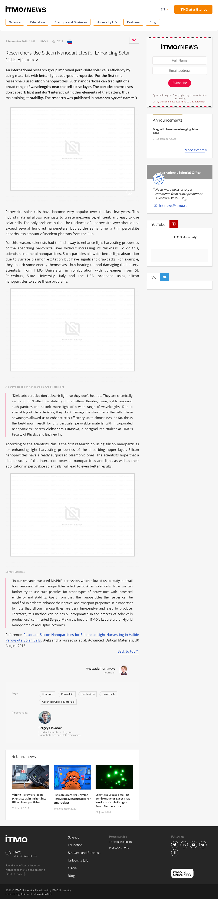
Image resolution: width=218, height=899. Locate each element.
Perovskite (67, 694)
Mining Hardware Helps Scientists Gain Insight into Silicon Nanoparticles (29, 798)
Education (37, 22)
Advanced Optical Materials (58, 701)
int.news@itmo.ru (173, 205)
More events (195, 150)
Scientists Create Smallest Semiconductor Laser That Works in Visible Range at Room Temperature (113, 800)
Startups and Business (70, 22)
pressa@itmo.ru (119, 847)
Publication (88, 694)
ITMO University (185, 237)
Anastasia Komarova (100, 669)
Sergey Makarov (50, 728)
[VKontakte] (134, 40)
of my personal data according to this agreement (179, 101)
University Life (107, 22)
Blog (152, 22)
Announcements (167, 120)
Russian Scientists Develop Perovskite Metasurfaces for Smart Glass (72, 798)
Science (14, 22)
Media (72, 868)
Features (133, 22)
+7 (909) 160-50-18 (120, 842)
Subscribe (179, 83)
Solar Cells (109, 694)
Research (47, 694)
